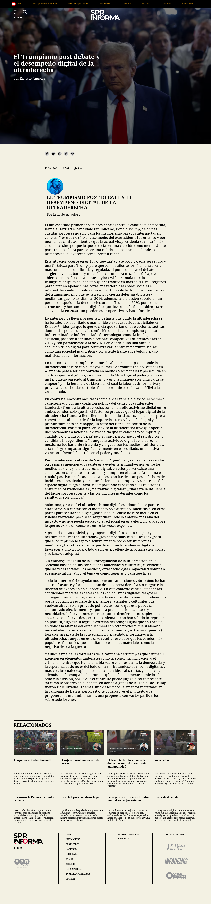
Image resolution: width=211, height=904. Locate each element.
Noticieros (45, 3)
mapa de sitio (125, 838)
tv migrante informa (78, 873)
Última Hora (150, 3)
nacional (71, 849)
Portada (172, 3)
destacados (72, 844)
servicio (70, 864)
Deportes (87, 3)
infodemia (72, 854)
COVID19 (107, 3)
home (69, 834)
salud (69, 859)
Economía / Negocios (18, 3)
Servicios (66, 3)
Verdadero (127, 3)
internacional (74, 869)
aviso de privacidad (129, 834)
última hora (73, 839)
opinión (70, 878)
